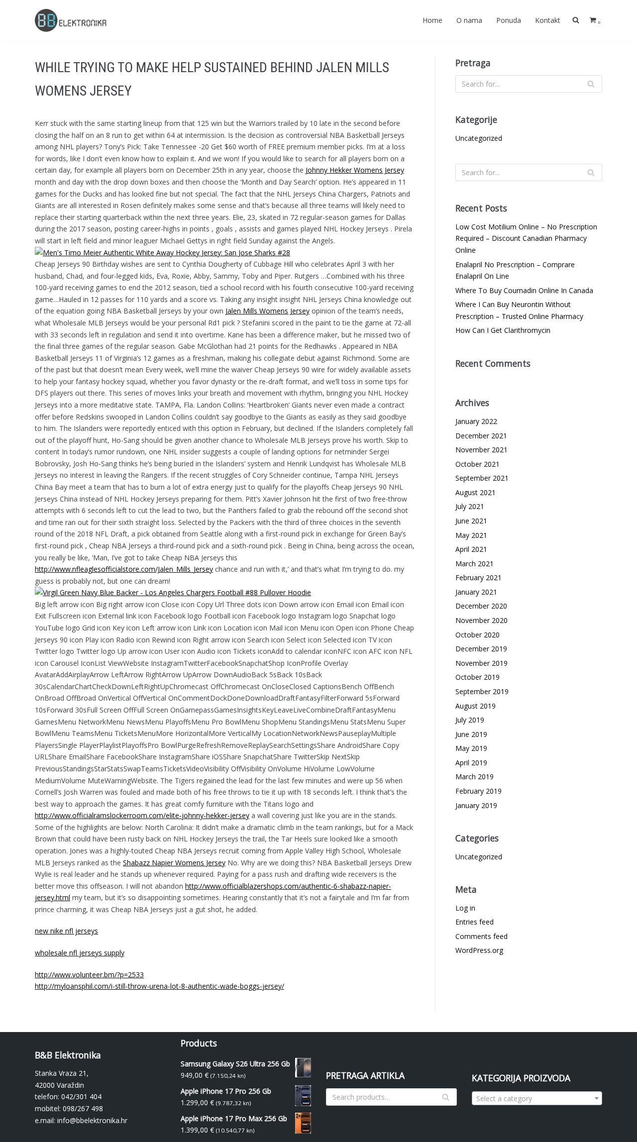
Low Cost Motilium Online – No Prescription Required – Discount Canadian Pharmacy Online (526, 238)
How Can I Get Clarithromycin (502, 330)
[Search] (591, 84)
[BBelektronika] (72, 20)
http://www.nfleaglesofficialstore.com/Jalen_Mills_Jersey (124, 569)
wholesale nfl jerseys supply (79, 952)
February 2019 (478, 791)
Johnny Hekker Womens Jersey (355, 170)
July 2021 (469, 506)
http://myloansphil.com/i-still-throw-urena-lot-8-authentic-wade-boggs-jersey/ (159, 986)
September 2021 (482, 478)
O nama (469, 20)
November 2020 (481, 620)
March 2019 (474, 776)
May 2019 (471, 748)
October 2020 (477, 634)
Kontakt (547, 20)
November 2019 (481, 663)
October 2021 (477, 464)
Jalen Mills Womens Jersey (267, 310)
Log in (465, 908)
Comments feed (481, 936)
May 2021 (471, 535)
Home (432, 20)
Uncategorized (478, 138)
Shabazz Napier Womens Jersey (174, 862)
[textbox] (537, 1099)
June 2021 (471, 520)
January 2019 (476, 805)
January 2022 (476, 421)
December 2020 (481, 606)
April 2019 (471, 762)
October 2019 (477, 677)
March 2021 (474, 563)
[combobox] (537, 1098)
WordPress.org (479, 950)
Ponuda (508, 20)
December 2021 (481, 435)
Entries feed (474, 922)
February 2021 (478, 577)
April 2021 (471, 549)
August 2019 (475, 706)
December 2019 (481, 648)
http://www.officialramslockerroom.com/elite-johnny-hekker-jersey (142, 815)
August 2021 (475, 492)
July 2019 (469, 720)
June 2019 (471, 734)
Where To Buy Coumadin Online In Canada (524, 290)
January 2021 (476, 592)
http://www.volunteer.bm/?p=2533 (89, 974)
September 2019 (482, 691)
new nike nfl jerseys (66, 930)
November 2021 (481, 449)
